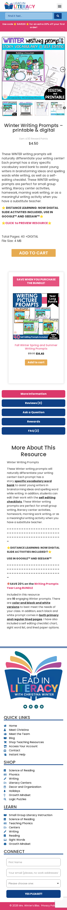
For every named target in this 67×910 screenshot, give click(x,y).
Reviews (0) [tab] (33, 403)
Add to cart (33, 253)
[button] (59, 6)
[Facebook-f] (31, 707)
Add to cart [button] (36, 362)
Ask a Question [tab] (33, 412)
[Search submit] (58, 16)
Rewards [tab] (33, 422)
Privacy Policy (49, 905)
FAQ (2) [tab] (33, 431)
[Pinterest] (42, 707)
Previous (2, 108)
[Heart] (25, 707)
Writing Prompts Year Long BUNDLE (32, 586)
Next (64, 108)
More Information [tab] (34, 394)
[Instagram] (36, 707)
